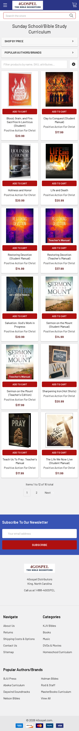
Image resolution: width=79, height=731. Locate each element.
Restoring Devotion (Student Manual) (20, 256)
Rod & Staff (48, 685)
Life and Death (59, 190)
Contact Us (10, 645)
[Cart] (74, 5)
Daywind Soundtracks (16, 691)
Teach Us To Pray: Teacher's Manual (20, 461)
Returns (8, 632)
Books (47, 632)
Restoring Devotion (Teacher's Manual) (59, 256)
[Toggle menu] (5, 5)
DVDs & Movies (52, 645)
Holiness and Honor (20, 190)
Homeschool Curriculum (57, 652)
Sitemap (8, 652)
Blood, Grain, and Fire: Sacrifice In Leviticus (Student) (19, 121)
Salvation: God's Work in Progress (20, 324)
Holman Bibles (49, 678)
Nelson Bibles (11, 698)
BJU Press (9, 678)
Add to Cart (19, 111)
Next (48, 492)
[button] (73, 64)
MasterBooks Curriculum (56, 691)
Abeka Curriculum (14, 685)
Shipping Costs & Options (19, 638)
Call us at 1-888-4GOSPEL (39, 590)
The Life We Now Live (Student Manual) (59, 461)
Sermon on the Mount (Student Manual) (59, 324)
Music (46, 638)
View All (46, 698)
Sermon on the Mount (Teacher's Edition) (20, 392)
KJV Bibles (49, 625)
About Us (9, 625)
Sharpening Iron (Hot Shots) (59, 391)
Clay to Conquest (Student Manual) (59, 120)
